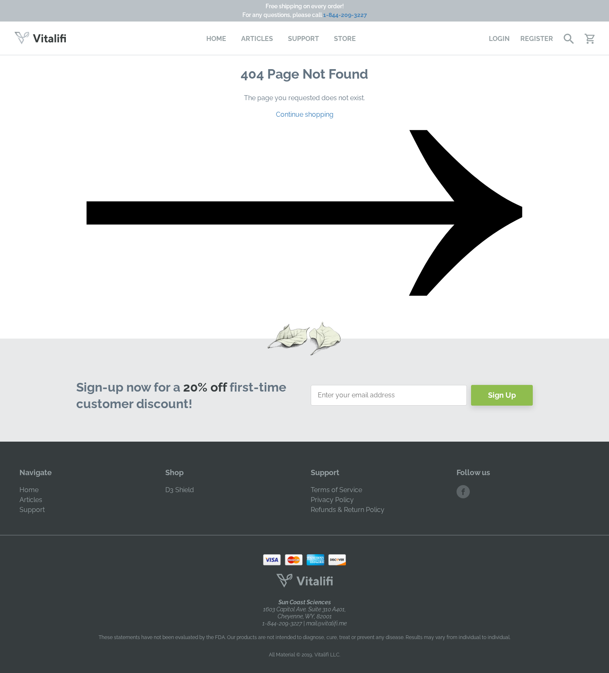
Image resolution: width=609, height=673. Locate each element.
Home (29, 490)
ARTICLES (257, 39)
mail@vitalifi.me (326, 623)
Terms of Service (336, 490)
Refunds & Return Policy (347, 510)
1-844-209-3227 (345, 15)
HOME (216, 39)
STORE (345, 39)
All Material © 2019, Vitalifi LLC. (304, 655)
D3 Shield (179, 490)
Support (32, 510)
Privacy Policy (332, 500)
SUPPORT (303, 39)
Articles (30, 500)
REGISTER (536, 39)
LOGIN (499, 39)
